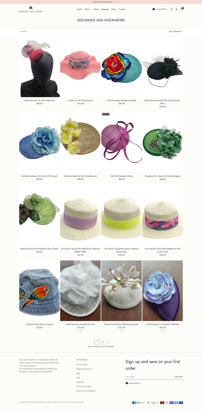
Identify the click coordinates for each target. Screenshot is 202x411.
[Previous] (84, 2)
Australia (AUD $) (160, 9)
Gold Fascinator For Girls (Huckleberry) (80, 176)
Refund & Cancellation (85, 390)
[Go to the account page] (176, 9)
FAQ (78, 377)
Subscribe (179, 377)
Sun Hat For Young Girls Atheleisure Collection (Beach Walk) (80, 250)
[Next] (117, 2)
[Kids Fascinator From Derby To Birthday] (162, 290)
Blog (78, 373)
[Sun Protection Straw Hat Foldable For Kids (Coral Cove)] (162, 215)
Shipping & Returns (84, 368)
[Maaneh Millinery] (31, 9)
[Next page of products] (107, 342)
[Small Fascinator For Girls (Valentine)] (39, 67)
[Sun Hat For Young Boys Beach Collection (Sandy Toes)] (121, 215)
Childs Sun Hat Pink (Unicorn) (80, 100)
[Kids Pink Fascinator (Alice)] (121, 142)
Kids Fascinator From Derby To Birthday (162, 324)
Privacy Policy (81, 364)
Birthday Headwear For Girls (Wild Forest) (39, 176)
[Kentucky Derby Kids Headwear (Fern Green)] (39, 215)
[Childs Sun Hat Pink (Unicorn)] (80, 67)
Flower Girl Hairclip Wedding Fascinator (122, 324)
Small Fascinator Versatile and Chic (80, 324)
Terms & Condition (84, 386)
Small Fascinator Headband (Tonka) (121, 100)
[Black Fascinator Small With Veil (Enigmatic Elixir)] (162, 67)
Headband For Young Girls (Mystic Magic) (162, 176)
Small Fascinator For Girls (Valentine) (39, 100)
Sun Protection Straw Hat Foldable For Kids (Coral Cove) (162, 250)
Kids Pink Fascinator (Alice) (121, 176)
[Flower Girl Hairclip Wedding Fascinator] (121, 290)
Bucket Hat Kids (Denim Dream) (39, 324)
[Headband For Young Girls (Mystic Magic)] (162, 142)
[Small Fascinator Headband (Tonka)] (121, 67)
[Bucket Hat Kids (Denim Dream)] (39, 290)
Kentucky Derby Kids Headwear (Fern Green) (39, 248)
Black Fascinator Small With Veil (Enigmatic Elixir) (162, 102)
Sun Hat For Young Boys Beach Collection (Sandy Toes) (121, 250)
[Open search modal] (171, 9)
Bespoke (79, 382)
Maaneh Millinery (38, 402)
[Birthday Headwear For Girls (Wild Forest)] (39, 142)
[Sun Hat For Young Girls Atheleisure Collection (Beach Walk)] (80, 215)
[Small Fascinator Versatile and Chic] (80, 290)
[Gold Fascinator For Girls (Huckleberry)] (80, 142)
